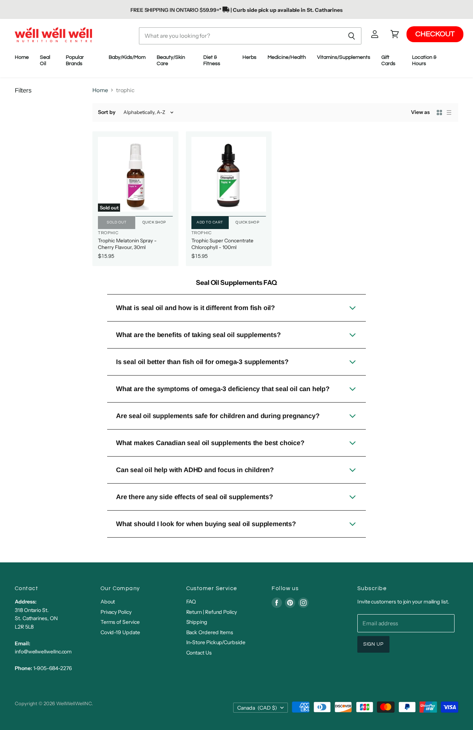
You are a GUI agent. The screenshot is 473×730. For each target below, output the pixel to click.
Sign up (373, 644)
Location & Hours (424, 60)
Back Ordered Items (210, 632)
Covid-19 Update (120, 632)
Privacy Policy (116, 612)
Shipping (196, 622)
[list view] (449, 112)
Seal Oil (45, 60)
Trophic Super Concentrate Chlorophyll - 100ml (222, 244)
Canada (257, 707)
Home (22, 57)
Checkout (435, 34)
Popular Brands (75, 60)
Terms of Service (120, 622)
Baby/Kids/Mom (127, 57)
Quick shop (154, 222)
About (108, 601)
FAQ (191, 601)
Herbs (249, 57)
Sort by (107, 112)
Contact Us (199, 652)
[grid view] (439, 112)
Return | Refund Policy (211, 612)
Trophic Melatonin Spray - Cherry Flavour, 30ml (127, 244)
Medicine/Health (287, 57)
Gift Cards (388, 60)
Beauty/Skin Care (171, 60)
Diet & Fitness (212, 60)
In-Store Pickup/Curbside (215, 642)
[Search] (351, 35)
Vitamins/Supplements (343, 57)
